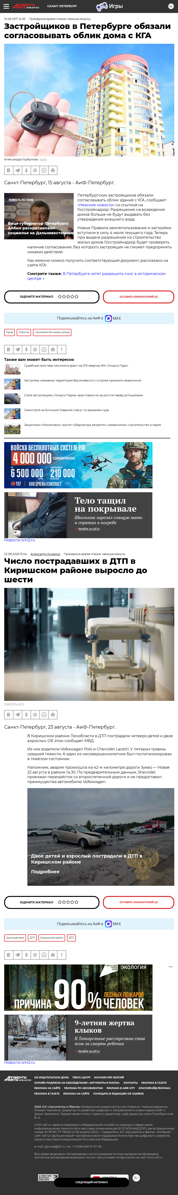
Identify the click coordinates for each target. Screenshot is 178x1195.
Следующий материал (91, 1182)
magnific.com (14, 703)
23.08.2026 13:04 (15, 554)
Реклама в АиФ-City (121, 1088)
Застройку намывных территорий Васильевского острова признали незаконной (82, 380)
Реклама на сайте (47, 1088)
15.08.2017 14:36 (14, 19)
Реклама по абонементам (83, 1088)
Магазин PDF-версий (109, 1077)
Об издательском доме (51, 1077)
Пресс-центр (81, 1077)
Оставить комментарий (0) (139, 296)
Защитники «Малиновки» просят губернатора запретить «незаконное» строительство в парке (92, 425)
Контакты (131, 1082)
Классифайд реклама (154, 1088)
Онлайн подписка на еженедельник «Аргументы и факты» (77, 1082)
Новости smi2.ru (19, 540)
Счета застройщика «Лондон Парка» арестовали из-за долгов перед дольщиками (83, 395)
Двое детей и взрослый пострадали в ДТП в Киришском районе (86, 859)
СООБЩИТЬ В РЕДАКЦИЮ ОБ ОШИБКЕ (118, 1093)
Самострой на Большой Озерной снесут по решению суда (66, 410)
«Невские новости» (96, 205)
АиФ (43, 159)
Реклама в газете (154, 1082)
